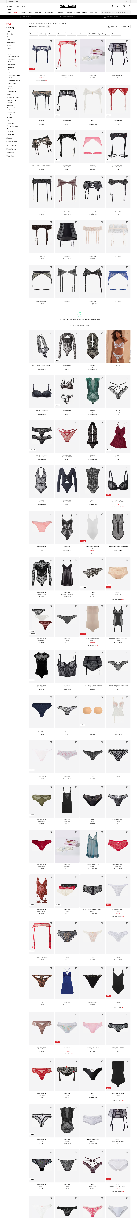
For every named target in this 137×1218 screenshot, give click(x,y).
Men (17, 6)
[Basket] (129, 6)
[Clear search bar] (129, 12)
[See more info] (41, 82)
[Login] (112, 6)
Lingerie (55, 23)
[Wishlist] (124, 6)
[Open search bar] (102, 12)
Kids (23, 6)
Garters (63, 23)
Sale (41, 34)
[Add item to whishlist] (51, 41)
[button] (112, 26)
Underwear (47, 23)
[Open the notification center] (118, 6)
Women (9, 6)
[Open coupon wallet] (107, 6)
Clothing (39, 23)
